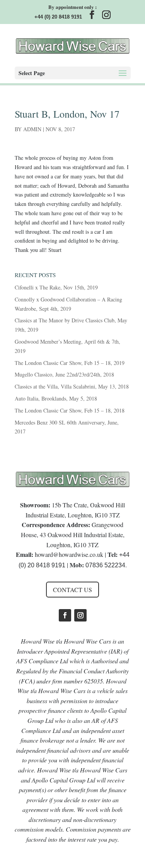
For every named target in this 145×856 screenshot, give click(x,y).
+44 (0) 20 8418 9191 (58, 17)
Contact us (72, 590)
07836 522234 (105, 565)
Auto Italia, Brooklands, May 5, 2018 (56, 398)
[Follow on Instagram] (80, 615)
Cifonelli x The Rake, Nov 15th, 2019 (56, 287)
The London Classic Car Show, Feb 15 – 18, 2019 (70, 362)
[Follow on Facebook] (65, 615)
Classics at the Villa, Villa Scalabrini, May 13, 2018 (72, 386)
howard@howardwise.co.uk (69, 554)
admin (32, 129)
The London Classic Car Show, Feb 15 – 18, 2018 (70, 410)
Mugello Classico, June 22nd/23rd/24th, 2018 (64, 374)
